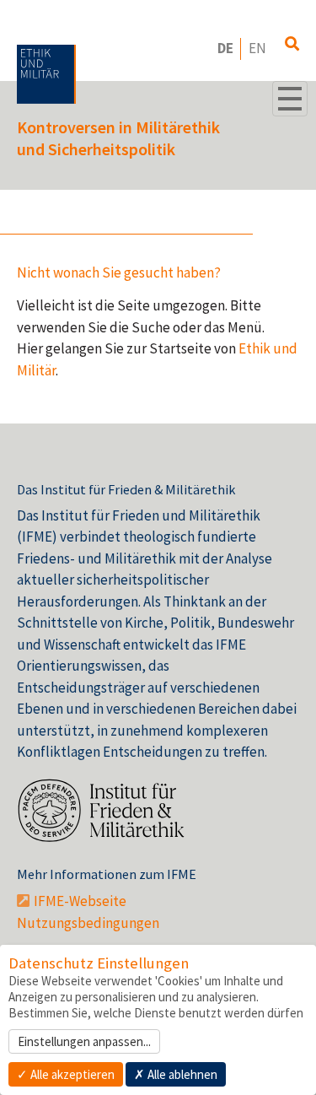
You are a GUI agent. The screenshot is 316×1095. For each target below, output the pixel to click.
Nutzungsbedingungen (88, 923)
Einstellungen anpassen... (84, 1041)
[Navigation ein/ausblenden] (290, 98)
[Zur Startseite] (46, 74)
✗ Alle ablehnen (175, 1074)
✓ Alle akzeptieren (66, 1074)
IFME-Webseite (80, 901)
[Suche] (292, 45)
